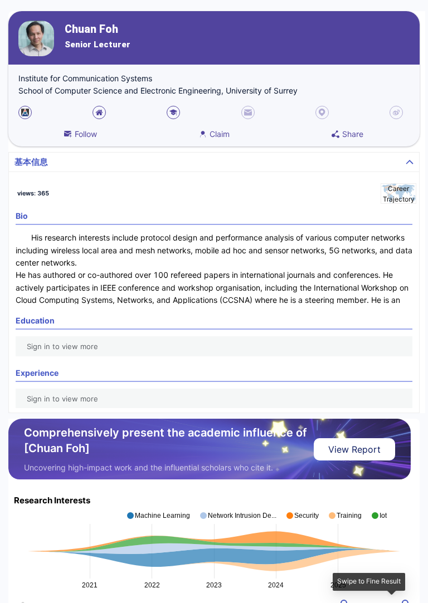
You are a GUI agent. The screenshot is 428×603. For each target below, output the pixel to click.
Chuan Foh (91, 29)
